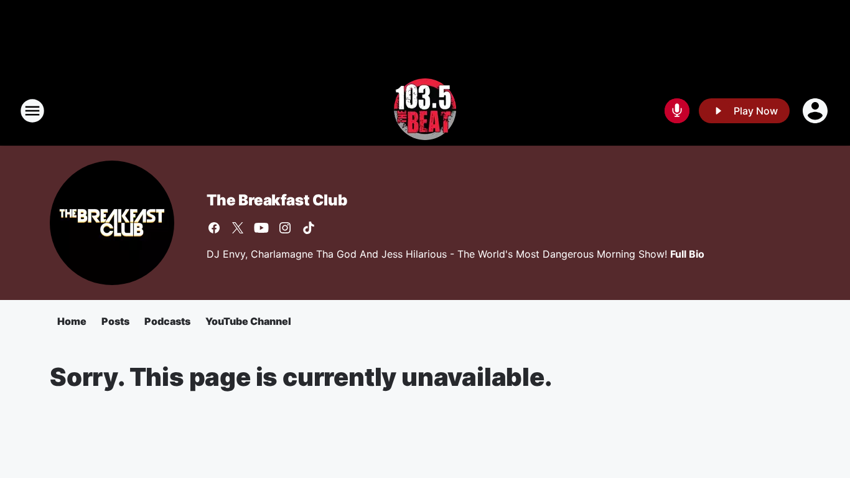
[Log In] (816, 110)
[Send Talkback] (677, 110)
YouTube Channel (248, 321)
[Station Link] (425, 110)
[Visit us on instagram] (285, 227)
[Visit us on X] (237, 227)
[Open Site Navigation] (32, 110)
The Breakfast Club (277, 200)
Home (71, 321)
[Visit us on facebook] (214, 227)
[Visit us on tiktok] (308, 227)
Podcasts (167, 321)
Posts (115, 321)
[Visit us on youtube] (261, 227)
